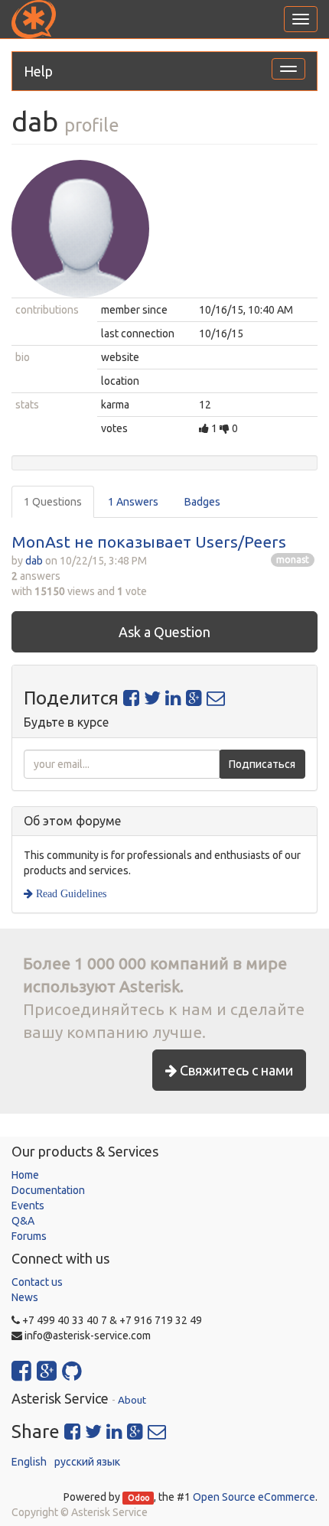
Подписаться (262, 764)
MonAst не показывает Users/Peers (148, 541)
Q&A (22, 1221)
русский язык (87, 1462)
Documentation (48, 1190)
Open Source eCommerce (254, 1497)
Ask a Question (164, 631)
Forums (29, 1236)
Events (27, 1205)
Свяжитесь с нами (235, 1070)
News (24, 1297)
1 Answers (133, 502)
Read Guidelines (69, 893)
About (132, 1400)
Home (25, 1175)
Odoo (138, 1497)
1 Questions (53, 502)
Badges (202, 502)
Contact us (37, 1282)
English (29, 1462)
